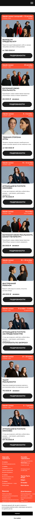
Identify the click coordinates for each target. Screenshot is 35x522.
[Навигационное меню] (32, 3)
